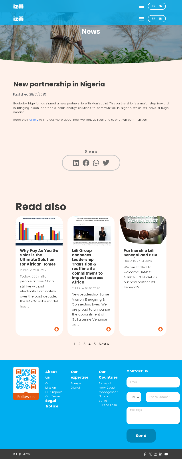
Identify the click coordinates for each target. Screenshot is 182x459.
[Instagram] (155, 454)
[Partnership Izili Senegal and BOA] (142, 230)
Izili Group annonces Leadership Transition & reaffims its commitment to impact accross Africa (87, 266)
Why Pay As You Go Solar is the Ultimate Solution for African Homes (39, 257)
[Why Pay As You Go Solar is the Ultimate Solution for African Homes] (39, 230)
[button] (142, 6)
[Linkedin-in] (160, 454)
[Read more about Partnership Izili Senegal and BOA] (143, 329)
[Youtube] (166, 454)
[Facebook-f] (144, 454)
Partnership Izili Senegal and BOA (141, 253)
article (33, 120)
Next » (104, 344)
